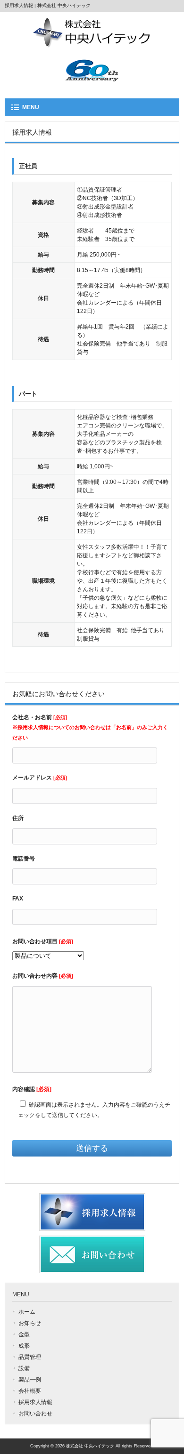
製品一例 (29, 1379)
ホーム (26, 1312)
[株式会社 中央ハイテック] (92, 44)
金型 (24, 1334)
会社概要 (29, 1391)
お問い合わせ (35, 1413)
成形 (24, 1345)
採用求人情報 (35, 1402)
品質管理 (29, 1357)
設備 (24, 1368)
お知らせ (29, 1323)
